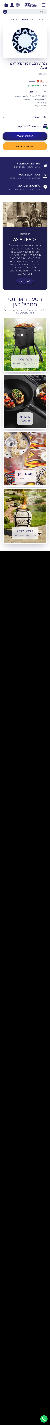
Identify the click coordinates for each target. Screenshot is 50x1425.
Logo (30, 5)
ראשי (45, 19)
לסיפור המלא (25, 281)
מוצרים (38, 19)
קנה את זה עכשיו (25, 146)
